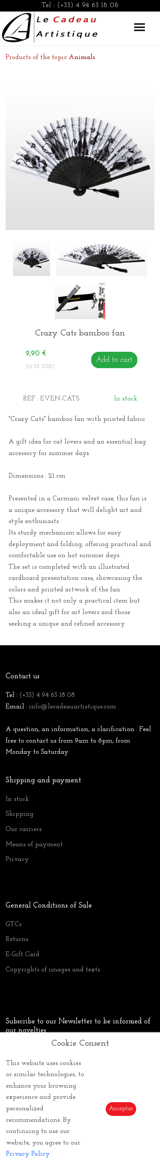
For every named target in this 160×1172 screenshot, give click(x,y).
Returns (17, 939)
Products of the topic (50, 57)
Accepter (121, 1109)
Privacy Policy (28, 1154)
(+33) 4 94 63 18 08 (88, 5)
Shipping (19, 814)
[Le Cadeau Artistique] (50, 26)
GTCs (14, 924)
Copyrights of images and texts (53, 970)
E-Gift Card (22, 954)
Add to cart (114, 360)
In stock (17, 799)
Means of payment (34, 844)
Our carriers (24, 829)
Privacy (17, 859)
